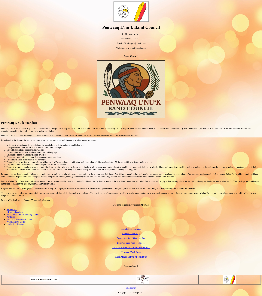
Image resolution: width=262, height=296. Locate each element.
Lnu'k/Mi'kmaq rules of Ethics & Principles (131, 247)
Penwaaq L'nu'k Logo (131, 252)
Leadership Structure (15, 224)
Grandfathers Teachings (131, 229)
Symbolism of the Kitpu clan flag (131, 238)
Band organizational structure (19, 219)
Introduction (12, 209)
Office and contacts (15, 212)
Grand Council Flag (131, 233)
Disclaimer (131, 288)
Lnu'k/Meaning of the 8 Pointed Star (131, 257)
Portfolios (11, 217)
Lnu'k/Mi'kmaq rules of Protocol (131, 243)
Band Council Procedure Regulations (23, 214)
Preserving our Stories (16, 222)
